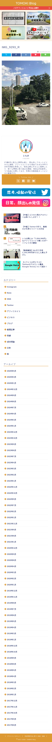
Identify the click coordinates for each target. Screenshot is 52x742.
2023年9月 (11, 444)
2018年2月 (11, 688)
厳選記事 (11, 330)
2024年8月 (11, 401)
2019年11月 (12, 597)
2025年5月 (11, 371)
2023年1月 (11, 481)
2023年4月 (11, 463)
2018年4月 (11, 676)
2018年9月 (11, 658)
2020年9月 (11, 554)
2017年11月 (12, 707)
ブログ (10, 323)
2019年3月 (11, 633)
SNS (9, 299)
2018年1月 (11, 694)
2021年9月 (11, 530)
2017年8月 (11, 725)
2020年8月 (11, 560)
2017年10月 (12, 713)
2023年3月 (11, 469)
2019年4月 (11, 627)
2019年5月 (11, 621)
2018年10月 (12, 652)
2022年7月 (11, 505)
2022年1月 (11, 517)
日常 (9, 348)
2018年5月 (11, 670)
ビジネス (11, 317)
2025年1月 (11, 383)
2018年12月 (12, 646)
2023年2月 (11, 475)
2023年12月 (12, 432)
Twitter (10, 305)
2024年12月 (12, 389)
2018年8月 (11, 664)
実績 (9, 336)
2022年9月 (11, 499)
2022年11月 (12, 487)
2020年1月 (11, 585)
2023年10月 (12, 438)
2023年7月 (11, 456)
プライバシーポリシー (14, 736)
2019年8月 (11, 603)
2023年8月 (11, 450)
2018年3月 (11, 682)
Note (9, 293)
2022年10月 (12, 493)
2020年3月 (11, 572)
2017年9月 (11, 719)
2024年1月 (11, 426)
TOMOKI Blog (26, 3)
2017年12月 (12, 701)
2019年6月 (11, 615)
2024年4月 (11, 414)
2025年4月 (11, 377)
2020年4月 (11, 566)
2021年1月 (11, 542)
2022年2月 (11, 511)
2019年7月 (11, 609)
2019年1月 (11, 640)
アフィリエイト (14, 311)
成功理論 (11, 342)
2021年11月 (12, 524)
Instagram (12, 287)
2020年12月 (12, 548)
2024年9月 (11, 395)
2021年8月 (11, 536)
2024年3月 (11, 420)
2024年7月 (11, 407)
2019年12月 (12, 591)
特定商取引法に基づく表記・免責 (35, 736)
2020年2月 (11, 579)
